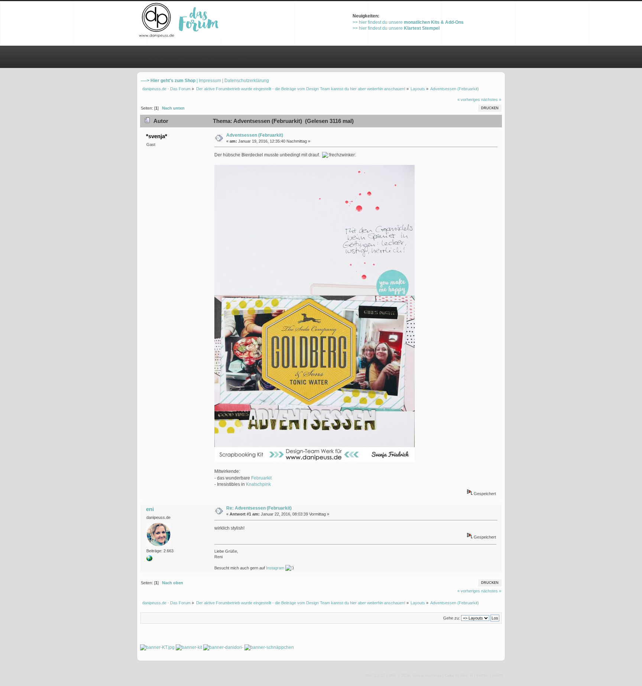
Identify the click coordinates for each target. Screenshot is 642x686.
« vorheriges (468, 99)
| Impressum (209, 80)
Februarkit (261, 478)
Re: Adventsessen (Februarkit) (259, 508)
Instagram (275, 568)
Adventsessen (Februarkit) (254, 135)
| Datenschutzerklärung (245, 80)
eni (150, 509)
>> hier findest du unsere (408, 22)
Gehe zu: (451, 618)
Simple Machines (426, 675)
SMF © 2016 (399, 675)
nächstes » (491, 99)
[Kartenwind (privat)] (149, 559)
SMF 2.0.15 (375, 675)
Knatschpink (258, 484)
